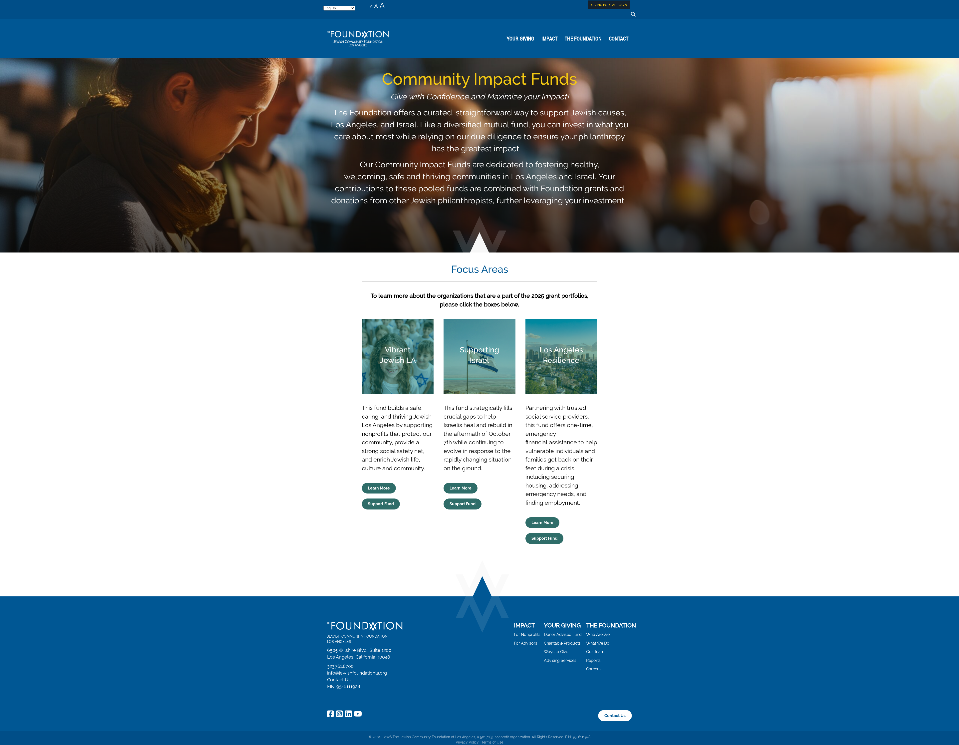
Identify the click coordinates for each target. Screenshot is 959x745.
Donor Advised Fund (563, 634)
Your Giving (520, 38)
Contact (618, 38)
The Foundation (583, 38)
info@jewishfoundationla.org (357, 673)
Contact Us (339, 679)
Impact (549, 38)
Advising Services (560, 660)
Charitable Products (562, 643)
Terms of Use (492, 742)
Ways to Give (556, 651)
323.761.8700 (340, 666)
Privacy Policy (467, 742)
